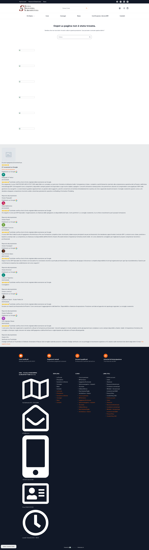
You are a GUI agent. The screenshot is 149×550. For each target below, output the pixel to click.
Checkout (109, 382)
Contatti (122, 16)
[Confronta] (124, 8)
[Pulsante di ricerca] (86, 8)
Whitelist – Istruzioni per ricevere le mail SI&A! (113, 390)
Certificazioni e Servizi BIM (100, 16)
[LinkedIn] (124, 2)
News (44, 1)
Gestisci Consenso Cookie (8, 546)
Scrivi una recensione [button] (8, 169)
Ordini (108, 379)
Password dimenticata (34, 1)
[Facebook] (117, 2)
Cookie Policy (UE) (112, 395)
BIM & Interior (82, 379)
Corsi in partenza (83, 377)
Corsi (47, 16)
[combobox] (73, 8)
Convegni (63, 16)
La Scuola (59, 377)
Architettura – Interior (85, 393)
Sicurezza (81, 386)
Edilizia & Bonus (83, 389)
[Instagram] (120, 2)
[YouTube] (127, 2)
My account (22, 1)
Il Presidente (60, 379)
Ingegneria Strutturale (85, 382)
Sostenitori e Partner (62, 382)
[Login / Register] (120, 8)
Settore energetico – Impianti (87, 384)
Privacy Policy (110, 393)
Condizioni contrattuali (113, 386)
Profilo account (111, 377)
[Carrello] (127, 8)
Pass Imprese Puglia (84, 391)
